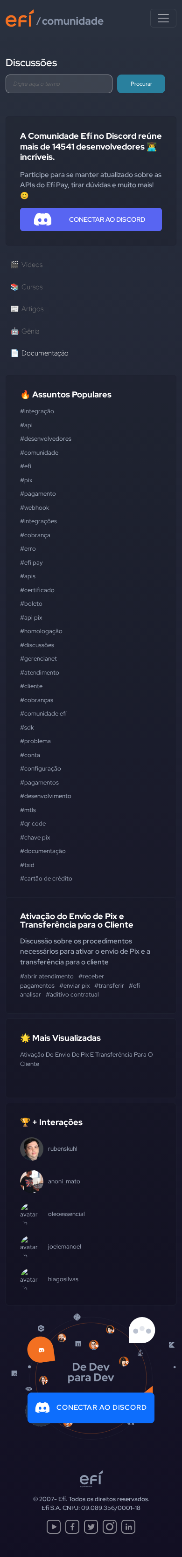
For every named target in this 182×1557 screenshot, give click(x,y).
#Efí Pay (31, 563)
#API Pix (31, 617)
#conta (30, 755)
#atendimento (39, 672)
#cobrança (35, 535)
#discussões (37, 645)
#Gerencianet (38, 658)
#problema (35, 741)
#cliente (31, 686)
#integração (37, 411)
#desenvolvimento (45, 796)
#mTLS (28, 810)
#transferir (109, 986)
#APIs (27, 576)
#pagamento (38, 494)
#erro (28, 549)
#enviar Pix (74, 986)
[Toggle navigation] (163, 18)
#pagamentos (39, 782)
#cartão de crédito (46, 878)
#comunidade (39, 453)
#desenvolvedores (45, 439)
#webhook (34, 508)
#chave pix (35, 837)
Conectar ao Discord (101, 1407)
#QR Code (33, 823)
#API (26, 425)
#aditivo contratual (72, 994)
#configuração (40, 768)
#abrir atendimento (47, 976)
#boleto (31, 604)
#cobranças (36, 700)
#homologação (41, 631)
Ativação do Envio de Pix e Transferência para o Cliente (76, 920)
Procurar (141, 84)
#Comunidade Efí (43, 713)
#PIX (26, 480)
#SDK (27, 727)
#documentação (43, 851)
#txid (27, 865)
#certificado (37, 590)
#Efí (25, 466)
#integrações (38, 521)
